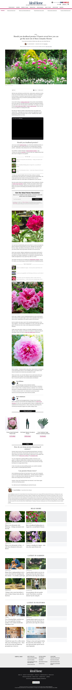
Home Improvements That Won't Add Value (32, 662)
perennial (24, 152)
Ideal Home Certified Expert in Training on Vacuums (30, 500)
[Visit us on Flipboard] (66, 2)
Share (14, 90)
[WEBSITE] (17, 383)
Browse (61, 7)
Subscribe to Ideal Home (55, 657)
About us (20, 674)
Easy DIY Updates (30, 659)
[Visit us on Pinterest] (65, 2)
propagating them (34, 455)
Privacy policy (35, 676)
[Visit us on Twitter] (62, 2)
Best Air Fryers (41, 663)
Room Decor (11, 7)
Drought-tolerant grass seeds (39, 10)
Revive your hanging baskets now (24, 10)
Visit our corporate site (49, 686)
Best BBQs (41, 659)
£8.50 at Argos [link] (27, 436)
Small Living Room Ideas (32, 657)
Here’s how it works (49, 46)
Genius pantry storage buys (52, 10)
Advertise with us (44, 674)
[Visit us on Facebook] (60, 2)
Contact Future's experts (28, 674)
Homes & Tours (24, 7)
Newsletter (41, 90)
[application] (27, 128)
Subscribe (64, 4)
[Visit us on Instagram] (63, 2)
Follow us (35, 90)
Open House (55, 7)
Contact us (37, 674)
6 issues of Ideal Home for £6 (65, 10)
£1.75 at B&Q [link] (12, 436)
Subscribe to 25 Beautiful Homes (55, 664)
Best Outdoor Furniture (43, 661)
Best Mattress (41, 657)
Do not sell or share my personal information (36, 678)
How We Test (51, 674)
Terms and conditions (26, 676)
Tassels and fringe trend (11, 10)
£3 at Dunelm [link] (42, 436)
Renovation (32, 7)
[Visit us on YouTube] (68, 2)
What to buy (48, 7)
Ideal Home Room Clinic (55, 661)
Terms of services (25, 202)
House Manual (40, 7)
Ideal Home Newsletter (54, 659)
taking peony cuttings (23, 455)
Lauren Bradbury (17, 490)
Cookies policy (42, 676)
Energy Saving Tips (31, 664)
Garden (18, 7)
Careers (48, 676)
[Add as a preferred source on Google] (36, 682)
